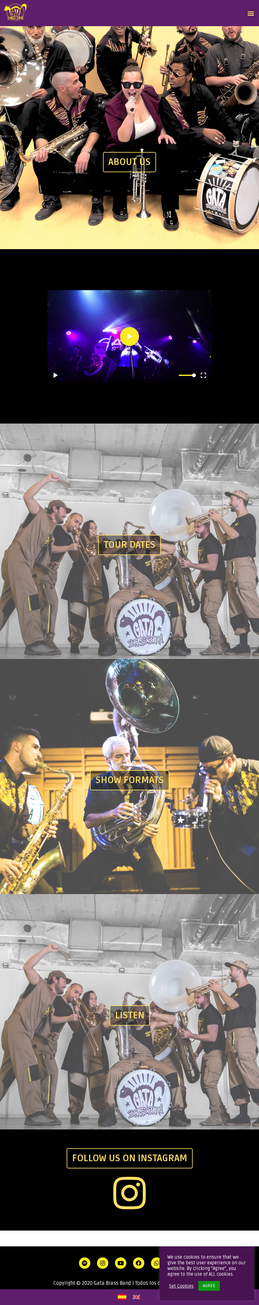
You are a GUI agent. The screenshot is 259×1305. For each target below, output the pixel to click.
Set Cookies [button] (181, 1286)
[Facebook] (138, 1263)
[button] (250, 13)
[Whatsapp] (156, 1263)
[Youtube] (120, 1263)
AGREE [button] (209, 1285)
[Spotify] (84, 1263)
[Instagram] (129, 1193)
